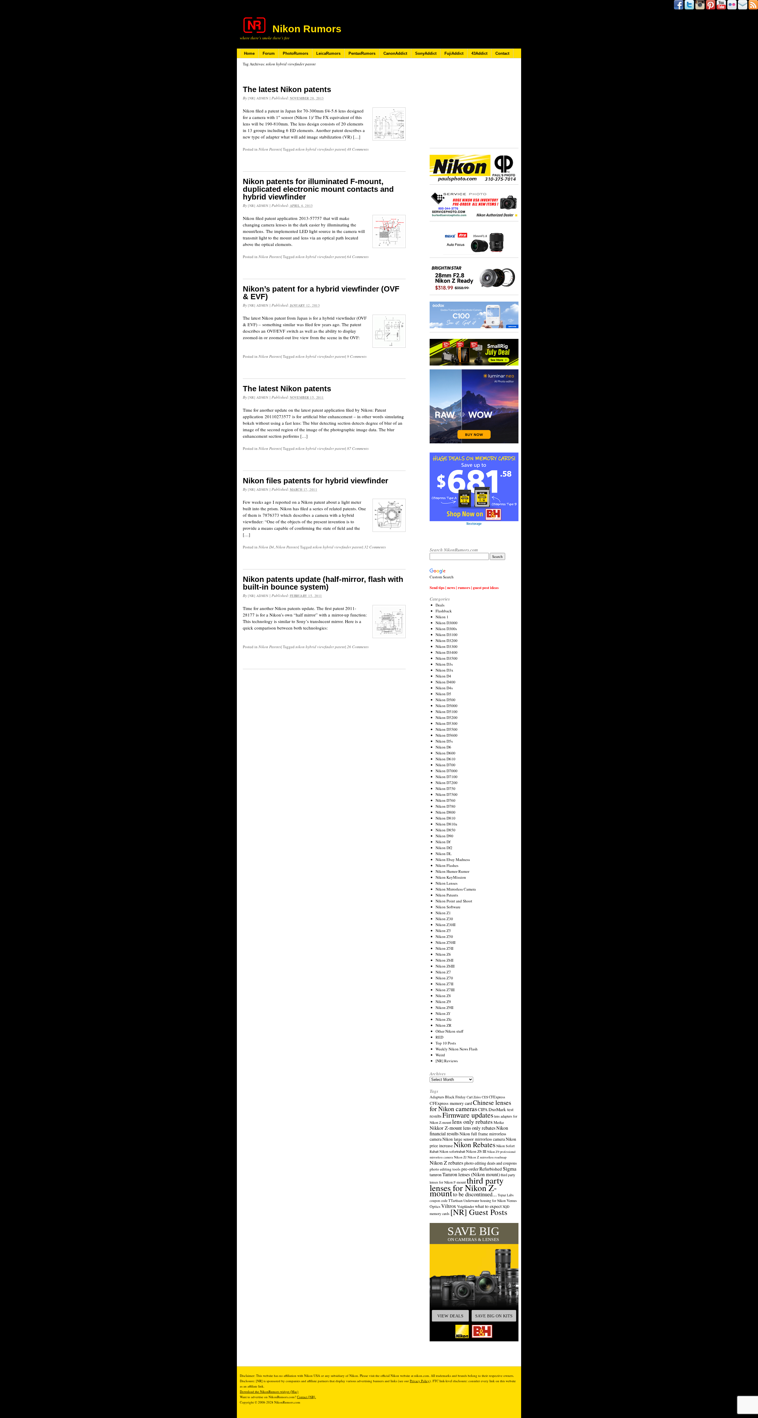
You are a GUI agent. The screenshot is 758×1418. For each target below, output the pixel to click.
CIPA (483, 1109)
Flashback (444, 611)
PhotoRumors (295, 53)
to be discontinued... (475, 1194)
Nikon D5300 (446, 723)
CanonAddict (395, 53)
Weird (440, 1055)
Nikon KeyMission (451, 877)
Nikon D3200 (446, 640)
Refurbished (490, 1169)
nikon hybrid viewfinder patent (320, 149)
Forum (269, 53)
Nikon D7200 (446, 782)
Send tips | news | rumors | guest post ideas (464, 587)
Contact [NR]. (306, 1397)
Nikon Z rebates (446, 1162)
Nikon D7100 (446, 776)
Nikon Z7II (444, 983)
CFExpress (497, 1097)
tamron (435, 1174)
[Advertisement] (474, 104)
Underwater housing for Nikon (484, 1200)
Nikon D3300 (446, 646)
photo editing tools (445, 1169)
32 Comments (375, 547)
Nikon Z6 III (476, 1151)
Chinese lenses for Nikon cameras (470, 1105)
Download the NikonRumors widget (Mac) (269, 1391)
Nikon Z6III (445, 966)
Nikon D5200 (446, 717)
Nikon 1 (442, 616)
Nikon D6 (443, 747)
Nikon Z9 (443, 1001)
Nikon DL (444, 853)
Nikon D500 (445, 699)
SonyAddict (425, 53)
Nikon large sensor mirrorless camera (473, 1139)
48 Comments (358, 149)
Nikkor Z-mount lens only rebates (462, 1127)
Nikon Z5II (444, 948)
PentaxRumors (362, 53)
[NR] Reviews (447, 1060)
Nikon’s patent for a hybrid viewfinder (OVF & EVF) (321, 292)
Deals (440, 605)
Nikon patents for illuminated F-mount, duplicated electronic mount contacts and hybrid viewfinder (318, 189)
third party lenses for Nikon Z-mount (467, 1186)
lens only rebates (472, 1122)
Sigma (509, 1168)
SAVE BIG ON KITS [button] (494, 1316)
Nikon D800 (445, 812)
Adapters (437, 1097)
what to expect (488, 1206)
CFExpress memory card (451, 1103)
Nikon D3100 (446, 634)
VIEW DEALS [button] (450, 1316)
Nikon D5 (443, 693)
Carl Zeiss (474, 1097)
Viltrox (448, 1206)
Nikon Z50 (444, 936)
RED (439, 1037)
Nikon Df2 (444, 847)
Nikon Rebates (474, 1144)
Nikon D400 (445, 682)
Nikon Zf (443, 1013)
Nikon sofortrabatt (452, 1151)
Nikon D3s (444, 664)
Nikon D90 (444, 835)
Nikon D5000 (446, 705)
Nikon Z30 (444, 918)
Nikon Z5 (443, 930)
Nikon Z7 (443, 972)
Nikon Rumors (306, 28)
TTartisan (455, 1200)
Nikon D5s (444, 741)
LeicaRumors (328, 53)
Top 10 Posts (446, 1043)
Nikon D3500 (446, 658)
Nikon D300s (446, 628)
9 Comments (357, 356)
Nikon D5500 (446, 729)
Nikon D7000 (446, 770)
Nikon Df (443, 841)
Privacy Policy (420, 1381)
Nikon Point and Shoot (454, 901)
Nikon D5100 (446, 711)
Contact (502, 53)
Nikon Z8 (443, 995)
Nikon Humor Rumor (452, 871)
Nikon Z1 (443, 912)
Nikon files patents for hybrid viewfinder (315, 480)
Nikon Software (448, 907)
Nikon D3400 (446, 652)
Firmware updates (467, 1115)
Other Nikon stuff (449, 1031)
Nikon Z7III (445, 989)
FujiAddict (453, 53)
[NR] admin (258, 98)
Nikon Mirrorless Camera (456, 889)
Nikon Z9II (444, 1007)
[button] (474, 1282)
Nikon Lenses (446, 883)
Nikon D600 (445, 753)
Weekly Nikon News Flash (457, 1049)
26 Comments (358, 646)
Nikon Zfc (444, 1019)
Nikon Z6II (444, 960)
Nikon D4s (444, 688)
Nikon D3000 (446, 622)
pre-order (469, 1169)
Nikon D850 (445, 830)
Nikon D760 (445, 800)
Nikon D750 (445, 788)
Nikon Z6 (443, 954)
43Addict (479, 53)
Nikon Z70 (444, 978)
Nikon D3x (444, 670)
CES (485, 1097)
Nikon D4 (266, 547)
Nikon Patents (269, 149)
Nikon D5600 (446, 735)
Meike (499, 1122)
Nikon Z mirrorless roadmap (487, 1157)
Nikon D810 (445, 818)
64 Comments (358, 256)
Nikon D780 (445, 806)
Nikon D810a (446, 824)
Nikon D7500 (446, 794)
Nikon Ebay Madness (453, 859)
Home (249, 53)
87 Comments (358, 448)
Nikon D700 (445, 764)
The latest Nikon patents (287, 89)
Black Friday (455, 1097)
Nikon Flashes (447, 865)
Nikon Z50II (445, 942)
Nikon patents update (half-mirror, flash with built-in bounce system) (323, 583)
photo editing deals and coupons (490, 1163)
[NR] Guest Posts (479, 1211)
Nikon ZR (444, 1025)
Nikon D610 (445, 759)
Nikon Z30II (445, 924)
